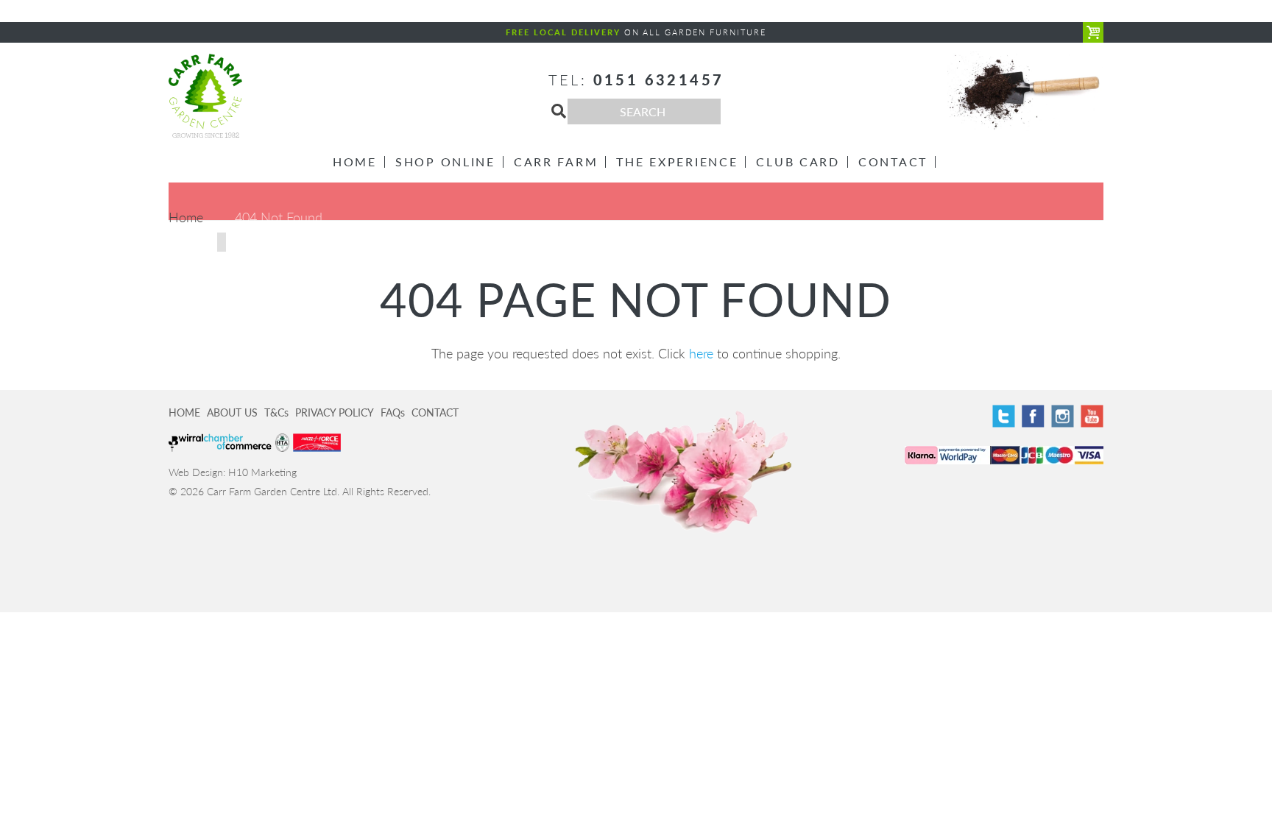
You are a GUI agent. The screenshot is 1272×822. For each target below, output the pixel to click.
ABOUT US (232, 412)
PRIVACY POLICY (334, 412)
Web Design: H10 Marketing (233, 472)
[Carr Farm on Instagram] (1062, 416)
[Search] (558, 111)
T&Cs (276, 412)
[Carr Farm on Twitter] (1003, 416)
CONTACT (435, 412)
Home (186, 217)
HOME (184, 412)
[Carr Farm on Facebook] (1033, 416)
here (701, 353)
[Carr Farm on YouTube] (1092, 416)
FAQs (393, 412)
